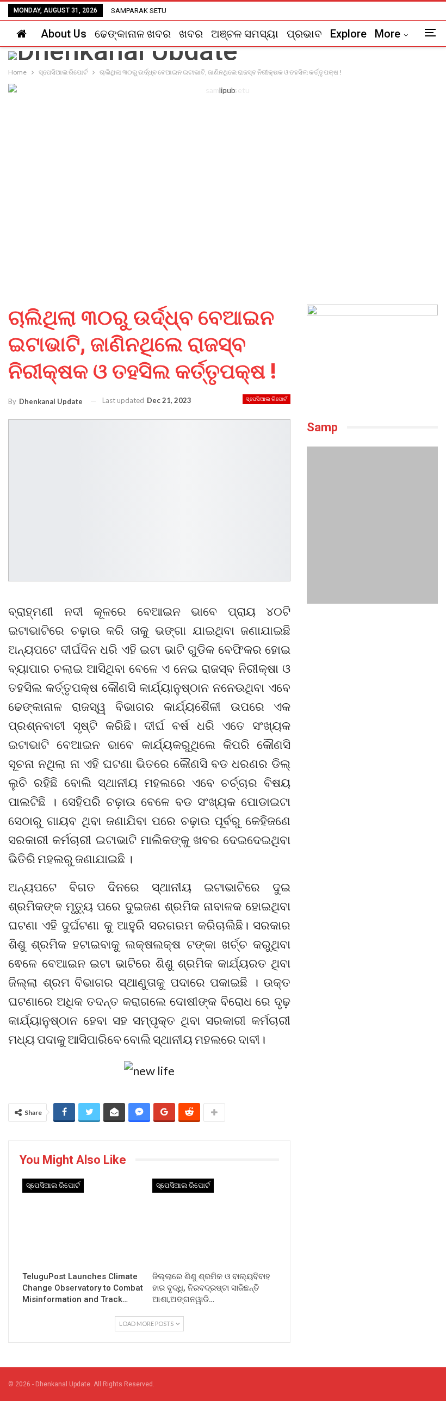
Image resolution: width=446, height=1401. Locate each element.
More (387, 33)
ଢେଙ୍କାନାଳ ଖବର (133, 33)
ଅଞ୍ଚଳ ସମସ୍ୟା (244, 33)
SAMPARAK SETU (138, 11)
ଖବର (191, 33)
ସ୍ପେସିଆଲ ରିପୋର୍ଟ (266, 399)
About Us (63, 33)
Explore (348, 33)
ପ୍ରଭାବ (304, 33)
